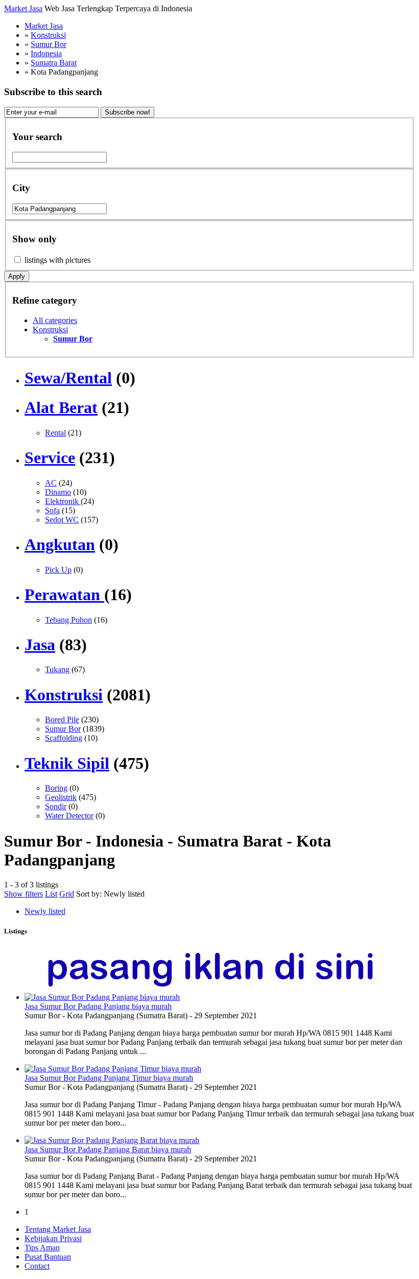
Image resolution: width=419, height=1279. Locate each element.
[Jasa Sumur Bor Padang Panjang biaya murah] (102, 997)
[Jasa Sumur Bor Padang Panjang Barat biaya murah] (112, 1140)
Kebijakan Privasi (53, 1238)
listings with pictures (57, 260)
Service (50, 457)
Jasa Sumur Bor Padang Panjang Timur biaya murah (109, 1078)
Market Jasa (23, 8)
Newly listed (124, 893)
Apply (16, 276)
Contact (37, 1266)
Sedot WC (62, 519)
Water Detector (69, 815)
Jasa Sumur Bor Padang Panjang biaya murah (98, 1006)
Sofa (52, 510)
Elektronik (63, 501)
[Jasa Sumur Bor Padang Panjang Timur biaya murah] (113, 1068)
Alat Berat (61, 407)
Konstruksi (50, 329)
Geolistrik (61, 797)
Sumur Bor (63, 728)
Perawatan (64, 594)
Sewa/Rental (68, 378)
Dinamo (58, 492)
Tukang (57, 669)
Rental (55, 432)
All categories (55, 320)
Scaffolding (63, 738)
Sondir (55, 806)
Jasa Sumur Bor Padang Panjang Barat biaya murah (108, 1149)
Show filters (23, 893)
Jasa (40, 644)
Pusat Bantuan (48, 1256)
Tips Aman (42, 1247)
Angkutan (60, 544)
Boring (56, 788)
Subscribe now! (127, 112)
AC (51, 482)
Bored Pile (62, 719)
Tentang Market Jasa (58, 1229)
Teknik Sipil (67, 763)
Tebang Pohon (68, 619)
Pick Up (58, 569)
